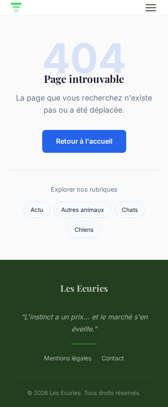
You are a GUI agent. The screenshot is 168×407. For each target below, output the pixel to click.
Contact (113, 358)
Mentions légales (67, 358)
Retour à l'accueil (84, 141)
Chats (130, 209)
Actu (37, 209)
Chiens (84, 229)
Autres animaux (82, 209)
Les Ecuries (84, 288)
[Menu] (150, 8)
